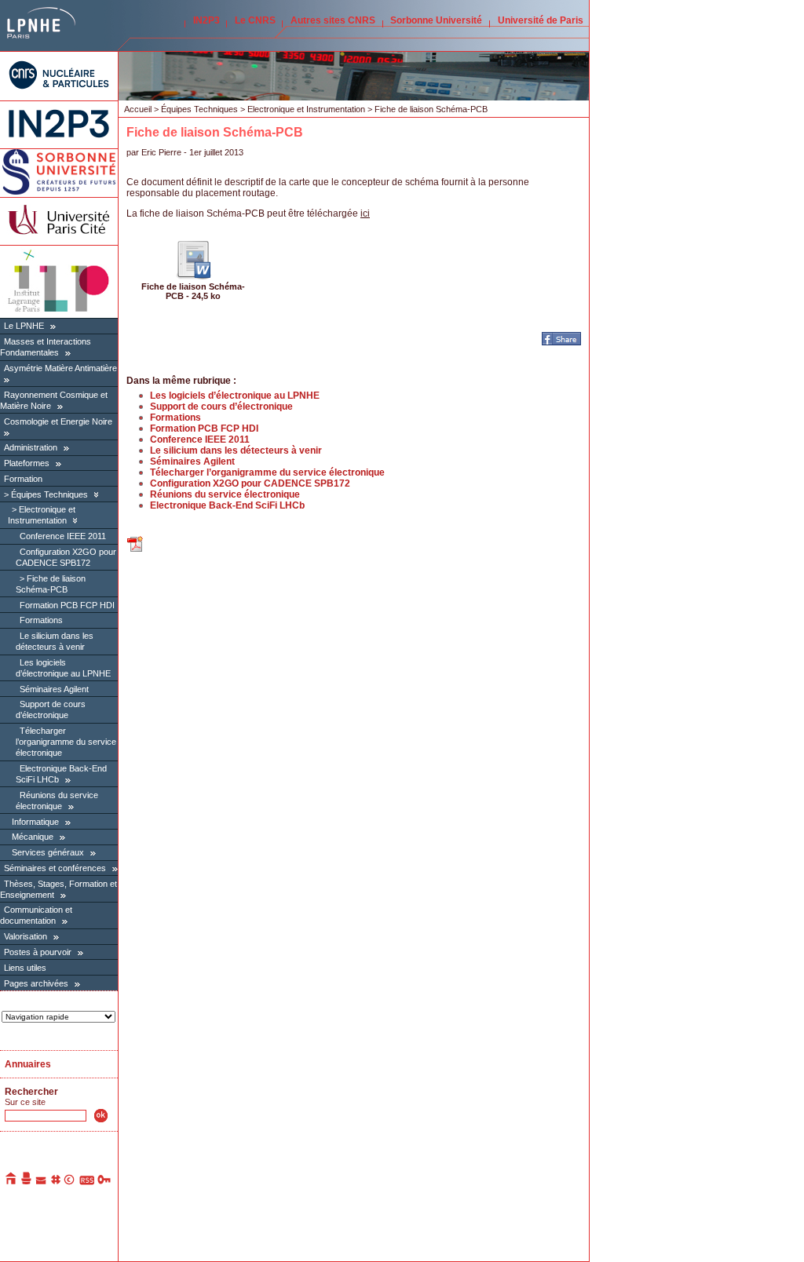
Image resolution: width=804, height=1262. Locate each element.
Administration (30, 447)
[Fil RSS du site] (87, 1181)
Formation (23, 478)
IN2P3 (206, 20)
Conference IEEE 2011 (63, 536)
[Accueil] (11, 1181)
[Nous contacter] (41, 1181)
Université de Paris (540, 20)
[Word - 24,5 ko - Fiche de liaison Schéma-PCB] (193, 276)
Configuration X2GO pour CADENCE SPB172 (250, 483)
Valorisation (25, 936)
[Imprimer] (26, 1181)
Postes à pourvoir (37, 952)
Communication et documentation (36, 915)
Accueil (138, 109)
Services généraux (48, 852)
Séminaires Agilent (54, 689)
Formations (41, 620)
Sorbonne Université (436, 20)
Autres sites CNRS (333, 20)
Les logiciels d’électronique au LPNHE (235, 395)
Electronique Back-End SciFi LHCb (227, 505)
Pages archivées (36, 983)
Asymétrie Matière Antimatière (60, 368)
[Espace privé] (104, 1181)
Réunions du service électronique (225, 494)
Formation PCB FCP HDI (67, 605)
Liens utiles (25, 967)
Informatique (35, 821)
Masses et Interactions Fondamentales (45, 347)
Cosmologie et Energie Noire (58, 421)
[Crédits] (70, 1181)
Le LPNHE (24, 325)
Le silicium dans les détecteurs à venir (54, 641)
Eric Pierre (161, 152)
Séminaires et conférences (55, 868)
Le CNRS (255, 20)
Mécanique (32, 836)
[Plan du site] (55, 1181)
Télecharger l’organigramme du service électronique (66, 741)
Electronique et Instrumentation (41, 515)
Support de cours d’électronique (51, 709)
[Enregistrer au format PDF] (135, 550)
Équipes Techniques (49, 494)
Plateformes (26, 463)
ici (365, 213)
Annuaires (28, 1064)
